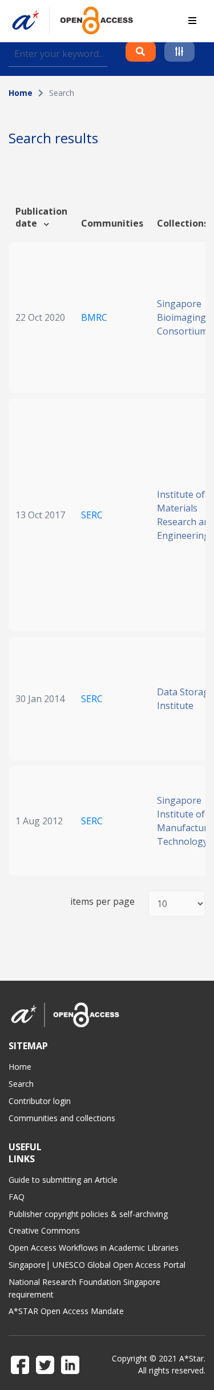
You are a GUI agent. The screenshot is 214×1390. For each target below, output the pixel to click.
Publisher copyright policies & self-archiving (88, 1213)
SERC (92, 515)
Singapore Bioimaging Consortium (182, 317)
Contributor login (40, 1100)
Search (21, 1083)
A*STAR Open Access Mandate (66, 1311)
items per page (102, 902)
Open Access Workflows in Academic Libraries (94, 1247)
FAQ (17, 1196)
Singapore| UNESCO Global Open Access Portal (97, 1264)
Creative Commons (44, 1230)
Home (21, 92)
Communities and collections (62, 1118)
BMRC (94, 317)
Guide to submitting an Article (63, 1179)
